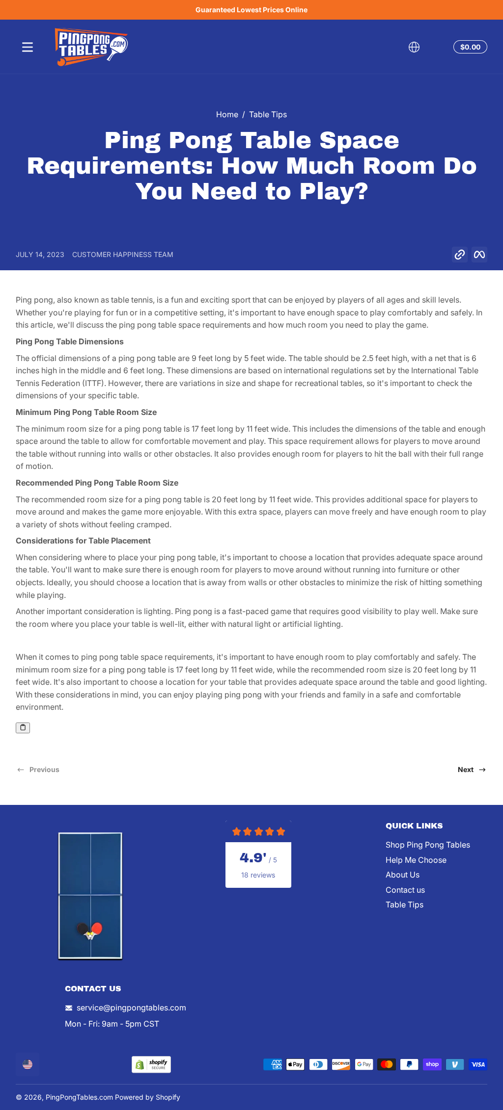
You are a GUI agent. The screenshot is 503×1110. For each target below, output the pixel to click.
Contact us (405, 890)
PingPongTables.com (79, 1097)
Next (466, 769)
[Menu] (27, 47)
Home (227, 114)
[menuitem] (436, 844)
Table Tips (268, 114)
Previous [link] (44, 769)
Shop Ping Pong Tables (428, 845)
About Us (402, 874)
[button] (414, 47)
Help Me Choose (416, 860)
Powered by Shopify (147, 1097)
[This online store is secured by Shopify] (151, 1064)
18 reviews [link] (258, 875)
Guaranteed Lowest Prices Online (251, 9)
